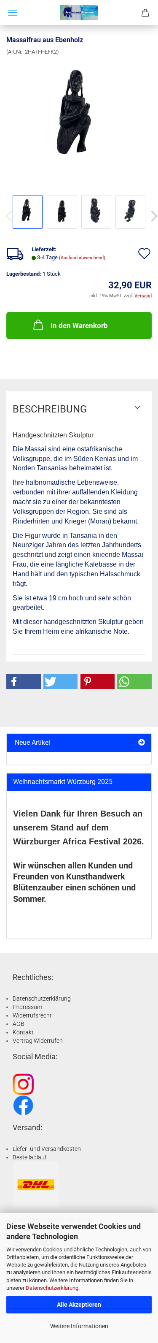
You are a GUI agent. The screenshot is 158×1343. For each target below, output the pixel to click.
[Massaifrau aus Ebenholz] (79, 119)
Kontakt (23, 1032)
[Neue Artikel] (141, 743)
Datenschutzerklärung (52, 1288)
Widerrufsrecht (32, 1015)
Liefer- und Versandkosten (47, 1148)
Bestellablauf (30, 1157)
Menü (12, 12)
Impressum (27, 1007)
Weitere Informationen (79, 1326)
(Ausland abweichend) (82, 257)
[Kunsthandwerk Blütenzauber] (79, 12)
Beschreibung (50, 409)
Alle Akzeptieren (79, 1304)
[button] (23, 681)
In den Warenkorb (79, 325)
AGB (18, 1023)
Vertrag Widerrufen (38, 1040)
